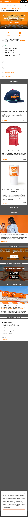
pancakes (14, 309)
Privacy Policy (11, 505)
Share (8, 35)
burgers (16, 308)
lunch (6, 308)
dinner (10, 308)
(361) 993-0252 (5, 327)
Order (25, 1)
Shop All (13, 208)
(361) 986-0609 (8, 68)
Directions (22, 40)
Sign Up (14, 256)
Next (27, 330)
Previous (0, 330)
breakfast (3, 308)
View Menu (8, 76)
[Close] (25, 493)
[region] (14, 503)
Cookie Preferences (14, 511)
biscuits (8, 309)
